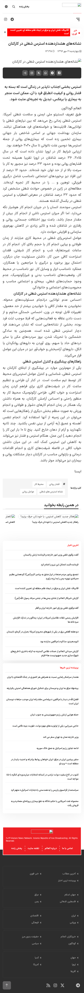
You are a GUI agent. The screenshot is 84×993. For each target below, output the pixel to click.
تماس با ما (67, 848)
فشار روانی (54, 484)
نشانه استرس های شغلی (51, 492)
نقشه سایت (33, 848)
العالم (77, 108)
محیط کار (39, 484)
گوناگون (67, 108)
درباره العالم (51, 848)
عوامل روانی (28, 492)
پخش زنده (16, 848)
